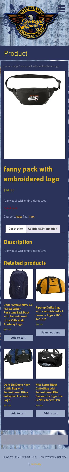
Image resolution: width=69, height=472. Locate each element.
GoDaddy (36, 464)
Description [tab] (15, 228)
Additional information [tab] (42, 228)
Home (7, 66)
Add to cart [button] (18, 337)
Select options (50, 332)
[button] (63, 7)
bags (15, 66)
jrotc (31, 216)
